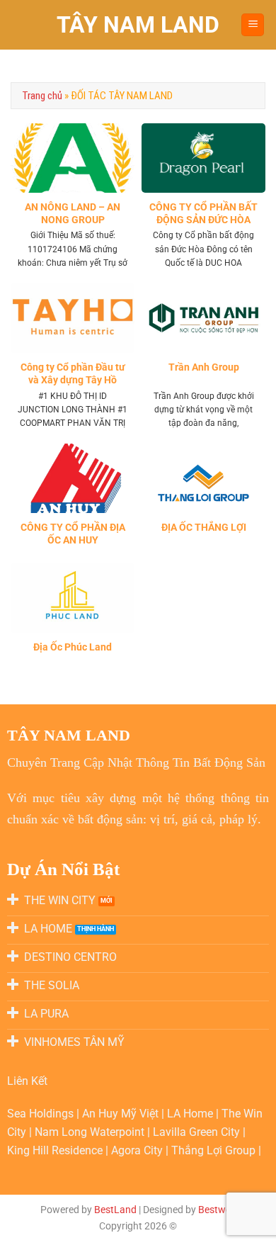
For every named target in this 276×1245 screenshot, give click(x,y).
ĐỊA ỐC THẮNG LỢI (203, 527)
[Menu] (252, 25)
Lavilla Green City (198, 1132)
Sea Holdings (41, 1113)
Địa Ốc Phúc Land (72, 647)
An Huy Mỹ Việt (121, 1113)
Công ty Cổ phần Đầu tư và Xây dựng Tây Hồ (73, 373)
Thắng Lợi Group (214, 1150)
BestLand (115, 1210)
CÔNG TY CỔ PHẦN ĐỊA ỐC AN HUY (73, 534)
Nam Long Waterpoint (91, 1132)
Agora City (137, 1150)
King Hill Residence (56, 1150)
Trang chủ (42, 95)
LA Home (191, 1113)
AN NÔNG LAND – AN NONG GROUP (72, 213)
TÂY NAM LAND (138, 24)
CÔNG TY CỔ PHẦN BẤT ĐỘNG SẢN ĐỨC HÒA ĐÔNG (203, 219)
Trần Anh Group (203, 367)
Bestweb (217, 1210)
